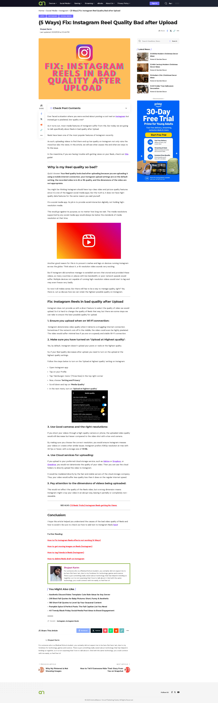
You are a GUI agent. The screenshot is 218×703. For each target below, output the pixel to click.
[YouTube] (178, 692)
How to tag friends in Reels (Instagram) (65, 552)
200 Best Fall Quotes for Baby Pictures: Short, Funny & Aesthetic (79, 599)
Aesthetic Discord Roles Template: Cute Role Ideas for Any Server (79, 595)
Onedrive (51, 464)
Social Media (51, 10)
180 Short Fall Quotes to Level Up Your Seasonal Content (75, 603)
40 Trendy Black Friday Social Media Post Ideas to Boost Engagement (81, 611)
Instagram (63, 10)
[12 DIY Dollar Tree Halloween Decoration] (142, 89)
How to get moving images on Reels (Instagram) (69, 546)
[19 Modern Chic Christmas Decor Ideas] (142, 78)
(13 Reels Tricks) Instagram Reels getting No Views (93, 505)
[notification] (163, 3)
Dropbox (117, 461)
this (126, 154)
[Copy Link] (174, 31)
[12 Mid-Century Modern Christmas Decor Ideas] (142, 67)
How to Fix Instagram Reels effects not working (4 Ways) (74, 540)
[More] (177, 31)
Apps (42, 16)
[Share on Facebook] (167, 31)
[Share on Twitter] (170, 31)
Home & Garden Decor (158, 59)
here (115, 525)
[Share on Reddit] (41, 124)
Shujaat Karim (46, 29)
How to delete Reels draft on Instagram (65, 559)
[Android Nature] (42, 3)
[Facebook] (172, 692)
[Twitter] (175, 692)
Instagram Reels (72, 621)
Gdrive (106, 461)
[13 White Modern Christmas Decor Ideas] (142, 57)
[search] (166, 3)
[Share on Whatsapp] (110, 630)
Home (41, 10)
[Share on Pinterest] (105, 630)
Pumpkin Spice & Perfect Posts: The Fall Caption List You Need (78, 607)
